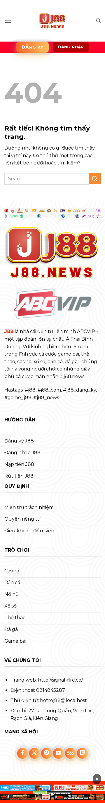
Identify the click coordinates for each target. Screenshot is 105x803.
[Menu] (7, 20)
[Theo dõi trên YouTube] (58, 753)
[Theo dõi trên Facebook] (22, 753)
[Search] (98, 20)
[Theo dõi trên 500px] (70, 753)
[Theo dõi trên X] (34, 753)
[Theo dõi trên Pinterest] (46, 753)
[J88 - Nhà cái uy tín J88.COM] (52, 21)
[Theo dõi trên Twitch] (82, 753)
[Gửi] (95, 178)
